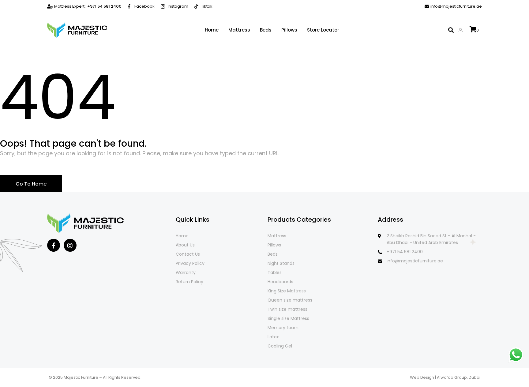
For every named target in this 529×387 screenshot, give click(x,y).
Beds (266, 30)
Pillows (289, 30)
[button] (451, 30)
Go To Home (31, 183)
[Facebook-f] (53, 245)
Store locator (323, 30)
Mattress (239, 30)
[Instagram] (70, 245)
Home (212, 30)
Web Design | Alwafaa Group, (439, 377)
